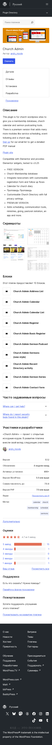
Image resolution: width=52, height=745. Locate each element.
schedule (44, 508)
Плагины (32, 641)
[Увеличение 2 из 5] (21, 247)
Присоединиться (36, 655)
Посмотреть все (40, 568)
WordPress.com (12, 679)
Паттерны (32, 646)
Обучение (8, 655)
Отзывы (10, 79)
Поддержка (12, 100)
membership (33, 508)
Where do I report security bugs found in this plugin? (16, 415)
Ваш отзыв (8, 568)
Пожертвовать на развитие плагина (22, 614)
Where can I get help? (14, 406)
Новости (7, 636)
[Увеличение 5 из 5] (45, 263)
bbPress (8, 689)
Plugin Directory (10, 12)
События (32, 660)
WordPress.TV (11, 670)
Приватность (10, 646)
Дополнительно (11, 521)
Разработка (12, 93)
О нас (6, 631)
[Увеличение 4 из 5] (45, 251)
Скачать (9, 61)
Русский (13, 707)
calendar (36, 502)
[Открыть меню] (47, 4)
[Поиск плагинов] (32, 22)
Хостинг (7, 641)
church (45, 502)
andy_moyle (17, 53)
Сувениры (34, 670)
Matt (7, 684)
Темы (30, 636)
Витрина (31, 631)
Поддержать (35, 665)
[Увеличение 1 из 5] (21, 231)
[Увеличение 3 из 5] (45, 231)
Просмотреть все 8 (40, 496)
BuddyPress (10, 694)
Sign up (6, 142)
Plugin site (8, 152)
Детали (10, 71)
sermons (44, 513)
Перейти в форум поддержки (18, 589)
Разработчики (10, 665)
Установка (11, 86)
